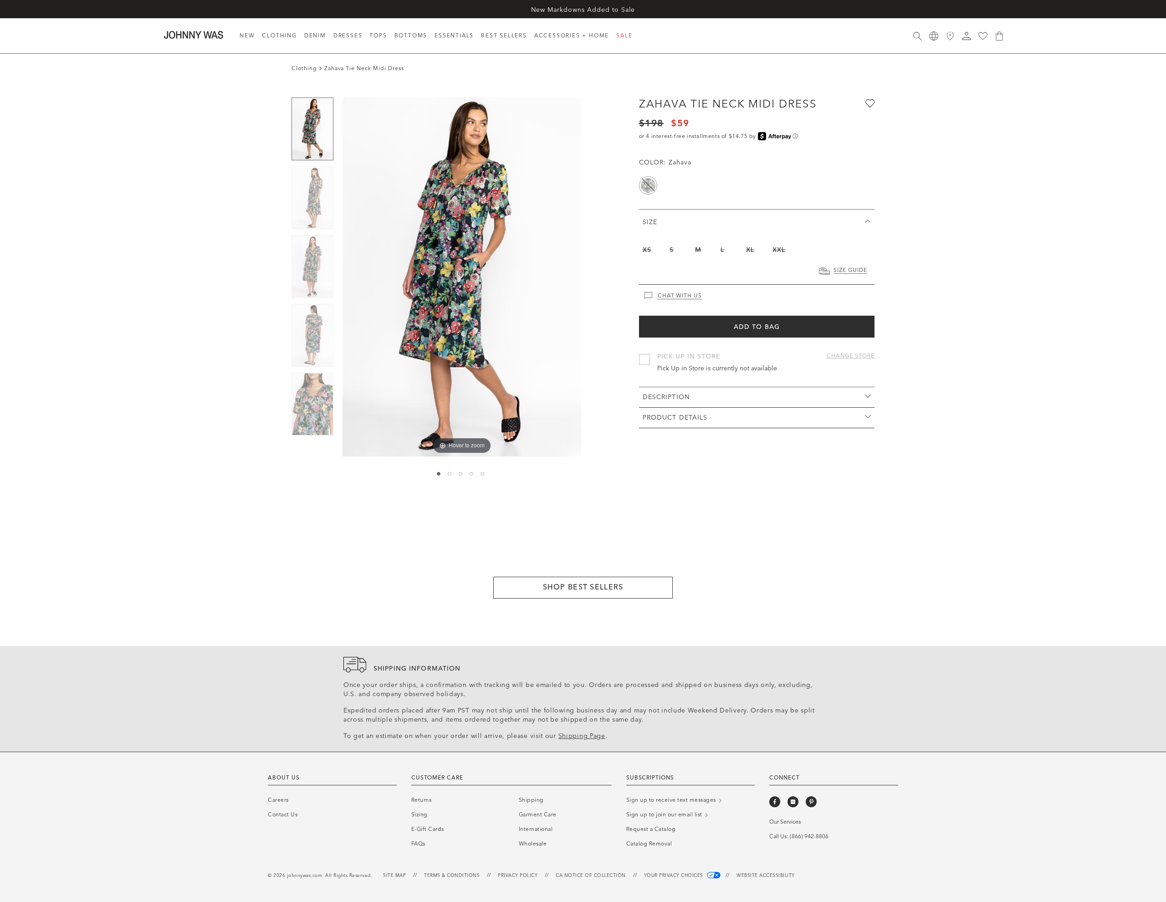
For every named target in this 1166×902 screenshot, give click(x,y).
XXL (778, 250)
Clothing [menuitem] (279, 35)
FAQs (418, 843)
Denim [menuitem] (315, 35)
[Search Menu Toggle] (917, 36)
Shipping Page (581, 736)
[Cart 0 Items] (999, 36)
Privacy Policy (517, 875)
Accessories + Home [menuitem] (571, 35)
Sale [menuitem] (624, 35)
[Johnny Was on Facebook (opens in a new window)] (774, 801)
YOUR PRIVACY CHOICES (674, 875)
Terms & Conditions (452, 875)
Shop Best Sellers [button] (583, 587)
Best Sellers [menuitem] (504, 35)
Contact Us (282, 814)
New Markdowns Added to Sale (583, 10)
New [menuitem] (247, 35)
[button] (966, 36)
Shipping (531, 800)
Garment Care (538, 814)
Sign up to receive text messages (672, 800)
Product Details (675, 417)
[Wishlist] (982, 36)
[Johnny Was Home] (193, 34)
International (536, 829)
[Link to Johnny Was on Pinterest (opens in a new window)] (811, 801)
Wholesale (533, 843)
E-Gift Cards (427, 829)
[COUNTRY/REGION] (933, 36)
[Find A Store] (950, 36)
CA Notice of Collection (591, 875)
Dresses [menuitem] (348, 35)
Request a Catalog (651, 829)
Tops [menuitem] (378, 35)
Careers (278, 800)
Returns (421, 800)
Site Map (394, 875)
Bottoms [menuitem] (411, 35)
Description (666, 397)
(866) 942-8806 (809, 836)
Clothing (304, 68)
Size (650, 222)
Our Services (785, 822)
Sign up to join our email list (665, 814)
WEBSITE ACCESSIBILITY (765, 875)
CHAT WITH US (680, 295)
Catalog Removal (649, 843)
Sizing (419, 814)
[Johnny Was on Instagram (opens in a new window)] (793, 801)
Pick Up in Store (689, 356)
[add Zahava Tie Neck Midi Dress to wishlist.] (869, 102)
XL (750, 250)
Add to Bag (757, 327)
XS (647, 250)
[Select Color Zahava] (648, 185)
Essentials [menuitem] (454, 35)
